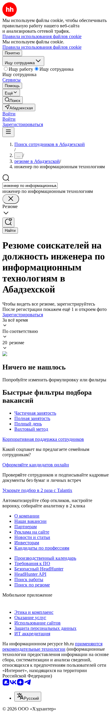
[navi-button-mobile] (8, 132)
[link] (12, 100)
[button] (9, 113)
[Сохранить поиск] (8, 222)
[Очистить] (10, 199)
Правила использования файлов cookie (42, 47)
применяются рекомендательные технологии (52, 646)
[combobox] (30, 186)
